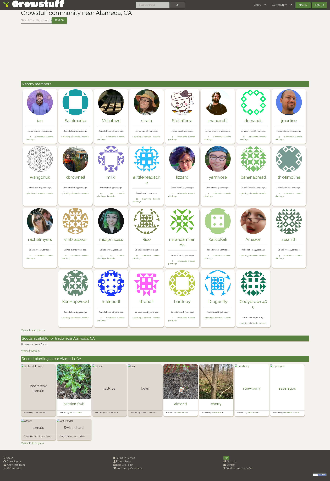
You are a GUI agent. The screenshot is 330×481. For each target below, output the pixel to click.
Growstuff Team (16, 464)
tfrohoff (146, 301)
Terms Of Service (125, 458)
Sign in (303, 5)
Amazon (253, 239)
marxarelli (217, 120)
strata (146, 120)
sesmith (289, 239)
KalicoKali (217, 239)
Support (231, 461)
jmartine (289, 120)
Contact (230, 464)
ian (40, 120)
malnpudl (111, 301)
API (226, 458)
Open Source (13, 461)
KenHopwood (75, 301)
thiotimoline (289, 177)
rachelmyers (40, 239)
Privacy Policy (124, 461)
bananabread (253, 177)
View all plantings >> (32, 443)
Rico (146, 239)
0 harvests (40, 136)
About (9, 458)
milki (111, 177)
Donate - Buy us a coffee (239, 468)
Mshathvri (111, 120)
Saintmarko (75, 120)
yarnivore (218, 177)
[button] (260, 5)
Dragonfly (217, 301)
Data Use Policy (125, 464)
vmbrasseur (75, 239)
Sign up (319, 5)
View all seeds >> (31, 350)
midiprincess (111, 239)
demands (253, 120)
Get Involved (14, 468)
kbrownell (75, 177)
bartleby (182, 301)
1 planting (65, 136)
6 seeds (227, 255)
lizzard (182, 177)
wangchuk (40, 177)
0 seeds (49, 136)
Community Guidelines (129, 468)
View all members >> (33, 330)
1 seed (298, 193)
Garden (43, 412)
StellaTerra (182, 120)
